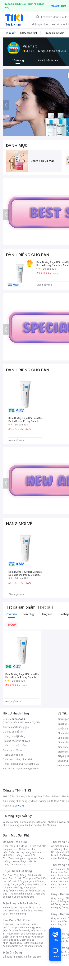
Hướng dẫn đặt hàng (14, 736)
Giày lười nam (58, 918)
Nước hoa (15, 942)
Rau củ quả (15, 878)
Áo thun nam (58, 869)
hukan (29, 825)
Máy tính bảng (18, 913)
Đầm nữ (63, 846)
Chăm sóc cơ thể (19, 930)
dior (16, 822)
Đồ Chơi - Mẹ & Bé (15, 841)
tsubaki (52, 825)
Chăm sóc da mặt (12, 924)
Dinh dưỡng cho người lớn (23, 858)
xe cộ (55, 24)
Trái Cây (7, 875)
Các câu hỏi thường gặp (16, 727)
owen (61, 822)
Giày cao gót (58, 898)
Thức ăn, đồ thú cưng (20, 893)
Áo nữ (54, 846)
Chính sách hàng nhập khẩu (18, 759)
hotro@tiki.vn (31, 764)
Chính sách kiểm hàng (15, 745)
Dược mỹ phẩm (33, 945)
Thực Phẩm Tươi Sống (17, 871)
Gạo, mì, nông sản (21, 884)
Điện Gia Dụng (12, 952)
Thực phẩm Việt (31, 878)
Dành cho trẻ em (19, 890)
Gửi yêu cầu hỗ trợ (13, 731)
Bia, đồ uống (15, 887)
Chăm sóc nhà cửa (23, 896)
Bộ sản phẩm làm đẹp (23, 944)
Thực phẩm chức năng (21, 927)
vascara (7, 822)
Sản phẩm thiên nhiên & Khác (22, 935)
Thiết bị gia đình (32, 956)
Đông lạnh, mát (26, 881)
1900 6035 (18, 805)
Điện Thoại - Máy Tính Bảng (21, 903)
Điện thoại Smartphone (15, 907)
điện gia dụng (40, 24)
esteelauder (27, 822)
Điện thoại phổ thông (20, 910)
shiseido (8, 825)
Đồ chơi (37, 846)
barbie (53, 822)
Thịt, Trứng (20, 875)
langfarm (20, 825)
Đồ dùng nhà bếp (12, 956)
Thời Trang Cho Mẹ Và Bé (17, 846)
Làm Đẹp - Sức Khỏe (16, 920)
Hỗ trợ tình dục (31, 942)
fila (44, 825)
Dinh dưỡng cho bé (19, 855)
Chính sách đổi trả (12, 750)
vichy (38, 825)
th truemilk (41, 822)
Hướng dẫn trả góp (13, 754)
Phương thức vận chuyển (16, 740)
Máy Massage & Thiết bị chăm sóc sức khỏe (25, 932)
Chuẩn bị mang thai (20, 864)
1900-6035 (18, 719)
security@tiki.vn (30, 768)
